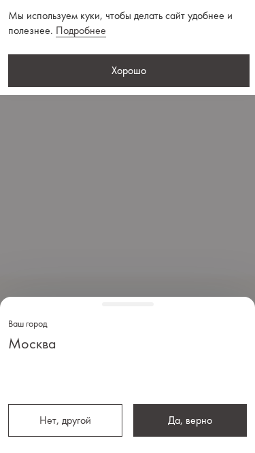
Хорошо (129, 70)
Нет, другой (65, 420)
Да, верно (190, 420)
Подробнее (81, 30)
